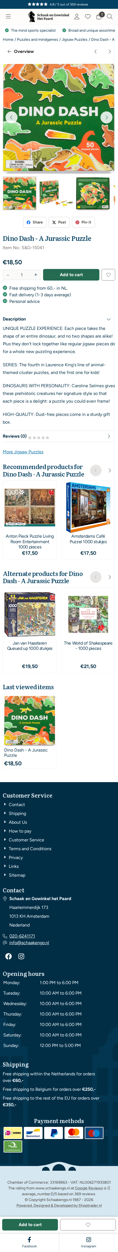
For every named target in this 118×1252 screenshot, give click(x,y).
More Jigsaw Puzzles (23, 451)
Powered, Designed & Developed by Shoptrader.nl (59, 1205)
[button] (8, 16)
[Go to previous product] (96, 51)
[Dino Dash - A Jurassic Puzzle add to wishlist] (108, 275)
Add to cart (71, 274)
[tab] (59, 319)
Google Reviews (89, 1188)
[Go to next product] (109, 51)
